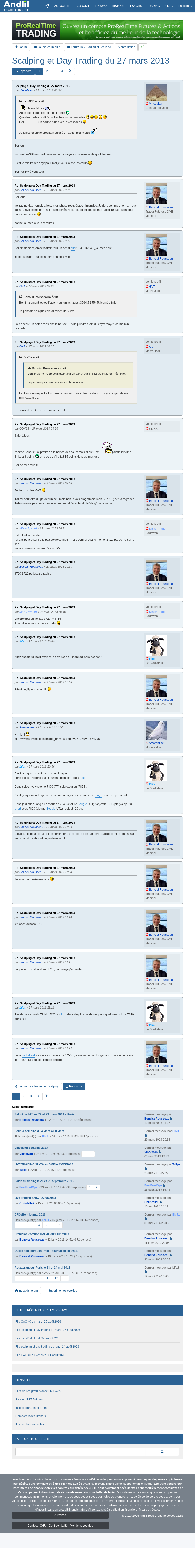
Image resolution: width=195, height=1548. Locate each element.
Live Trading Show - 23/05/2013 (35, 1198)
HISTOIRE (118, 6)
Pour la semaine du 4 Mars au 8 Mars (39, 1131)
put (73, 248)
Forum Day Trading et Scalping (90, 47)
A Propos (60, 1515)
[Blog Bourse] (16, 6)
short (18, 808)
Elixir (45, 1136)
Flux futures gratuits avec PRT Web (38, 1391)
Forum (22, 47)
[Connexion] (142, 47)
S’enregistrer (126, 47)
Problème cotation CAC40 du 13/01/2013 (42, 1234)
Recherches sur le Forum (31, 1424)
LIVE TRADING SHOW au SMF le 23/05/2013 (44, 1164)
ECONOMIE (82, 6)
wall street (28, 1055)
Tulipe (23, 1170)
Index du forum (28, 1290)
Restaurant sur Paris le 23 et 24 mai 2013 (42, 1267)
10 (40, 1278)
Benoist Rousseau (32, 1119)
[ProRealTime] (97, 30)
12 (56, 1278)
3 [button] (54, 71)
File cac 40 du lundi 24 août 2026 (36, 1338)
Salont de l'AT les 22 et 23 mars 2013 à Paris (44, 1114)
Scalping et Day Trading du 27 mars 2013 (90, 60)
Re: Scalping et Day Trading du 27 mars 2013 (45, 185)
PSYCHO (136, 6)
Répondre (25, 71)
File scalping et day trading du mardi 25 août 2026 (47, 1330)
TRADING (153, 6)
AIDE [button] (168, 6)
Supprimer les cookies (62, 1290)
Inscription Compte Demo (31, 1407)
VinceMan (26, 1154)
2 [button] (47, 71)
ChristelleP (27, 1203)
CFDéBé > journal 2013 (30, 1214)
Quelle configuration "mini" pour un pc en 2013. (46, 1251)
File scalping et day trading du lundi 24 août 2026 (47, 1346)
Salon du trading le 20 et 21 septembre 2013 (44, 1181)
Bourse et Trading (48, 47)
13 (64, 1278)
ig (62, 1014)
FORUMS (101, 6)
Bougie (82, 804)
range (83, 777)
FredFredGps (28, 1187)
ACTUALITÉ (62, 6)
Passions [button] (184, 6)
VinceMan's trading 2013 (31, 1147)
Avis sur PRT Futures (29, 1399)
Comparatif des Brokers (30, 1416)
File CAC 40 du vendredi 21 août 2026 (40, 1355)
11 (48, 1278)
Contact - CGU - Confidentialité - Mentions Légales (60, 1525)
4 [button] (62, 71)
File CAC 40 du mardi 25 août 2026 (38, 1321)
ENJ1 (45, 1220)
